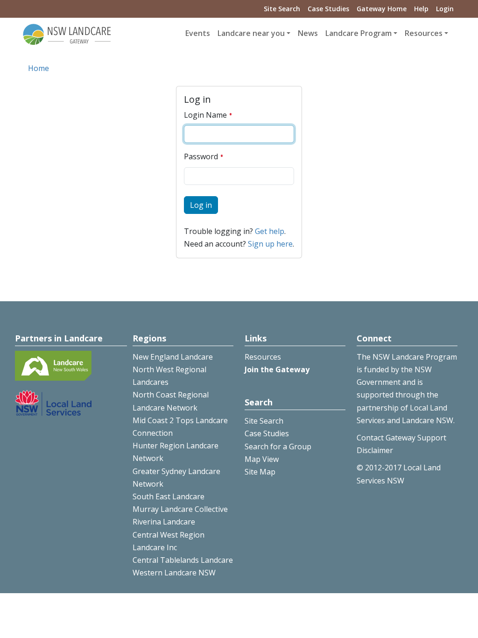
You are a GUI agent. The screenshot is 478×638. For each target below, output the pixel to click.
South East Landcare (168, 496)
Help (421, 8)
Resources (263, 357)
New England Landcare (173, 357)
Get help (269, 231)
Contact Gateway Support (401, 437)
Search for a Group (278, 446)
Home (38, 68)
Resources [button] (424, 33)
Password (202, 156)
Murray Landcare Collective (180, 509)
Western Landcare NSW (174, 572)
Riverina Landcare (164, 522)
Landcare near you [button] (251, 33)
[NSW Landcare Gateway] (67, 33)
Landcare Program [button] (358, 33)
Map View (262, 459)
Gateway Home (382, 8)
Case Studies (328, 8)
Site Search (282, 8)
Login (445, 8)
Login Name (206, 115)
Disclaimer (375, 450)
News (308, 33)
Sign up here (270, 244)
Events (197, 33)
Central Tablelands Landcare (183, 560)
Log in (201, 205)
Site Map (260, 472)
